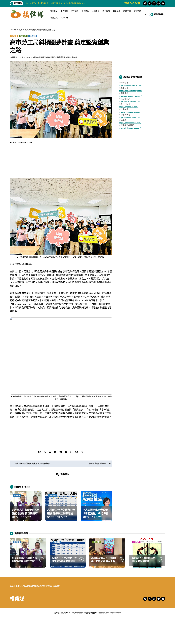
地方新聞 (64, 11)
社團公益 (54, 11)
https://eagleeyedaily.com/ (130, 90)
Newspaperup (101, 613)
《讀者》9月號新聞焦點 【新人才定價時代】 (143, 560)
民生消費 (74, 11)
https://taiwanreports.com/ (130, 85)
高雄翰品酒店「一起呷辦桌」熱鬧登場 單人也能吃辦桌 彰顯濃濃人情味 (103, 561)
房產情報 (64, 17)
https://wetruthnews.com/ (130, 101)
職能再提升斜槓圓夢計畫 (56, 57)
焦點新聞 (33, 36)
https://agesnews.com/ (128, 106)
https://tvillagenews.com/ (130, 128)
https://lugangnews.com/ (129, 112)
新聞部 (64, 474)
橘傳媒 (17, 598)
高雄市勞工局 (72, 57)
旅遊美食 (85, 11)
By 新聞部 (13, 57)
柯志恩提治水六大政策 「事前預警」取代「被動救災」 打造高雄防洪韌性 (96, 515)
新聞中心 (15, 517)
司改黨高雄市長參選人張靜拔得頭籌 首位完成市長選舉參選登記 (25, 513)
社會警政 (54, 17)
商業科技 (116, 11)
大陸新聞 (95, 11)
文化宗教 (137, 11)
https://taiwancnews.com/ (130, 117)
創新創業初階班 (40, 57)
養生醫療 (106, 11)
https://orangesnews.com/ (130, 122)
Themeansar (115, 613)
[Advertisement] (61, 161)
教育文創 (127, 11)
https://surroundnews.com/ (130, 96)
